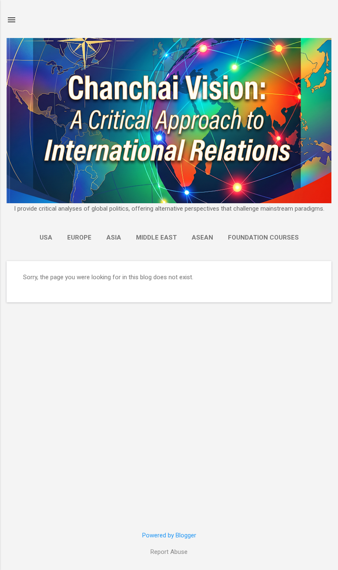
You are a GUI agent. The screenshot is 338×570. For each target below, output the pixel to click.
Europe (79, 237)
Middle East (156, 237)
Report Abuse (169, 552)
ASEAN (202, 237)
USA (46, 237)
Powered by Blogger (169, 535)
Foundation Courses (263, 237)
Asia (113, 237)
